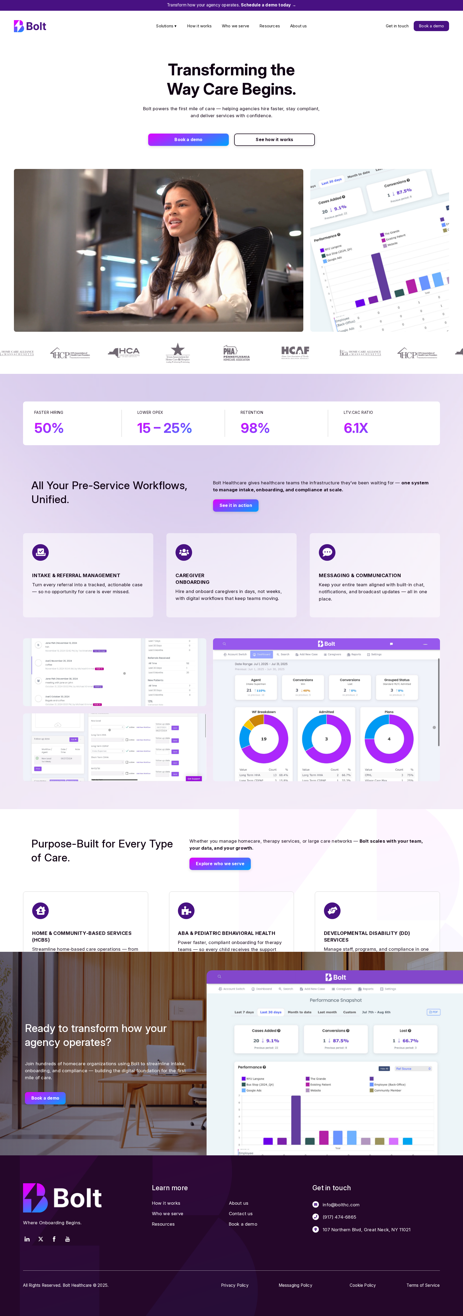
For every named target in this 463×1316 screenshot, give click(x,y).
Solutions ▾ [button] (166, 25)
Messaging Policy (295, 1285)
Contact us (241, 1213)
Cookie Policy (363, 1285)
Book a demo (431, 25)
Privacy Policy (235, 1285)
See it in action (235, 505)
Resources (269, 25)
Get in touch (397, 25)
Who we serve (235, 25)
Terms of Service (423, 1285)
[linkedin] (27, 1238)
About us (298, 25)
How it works (199, 25)
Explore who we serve (220, 863)
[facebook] (54, 1238)
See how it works (274, 139)
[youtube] (67, 1238)
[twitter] (40, 1238)
